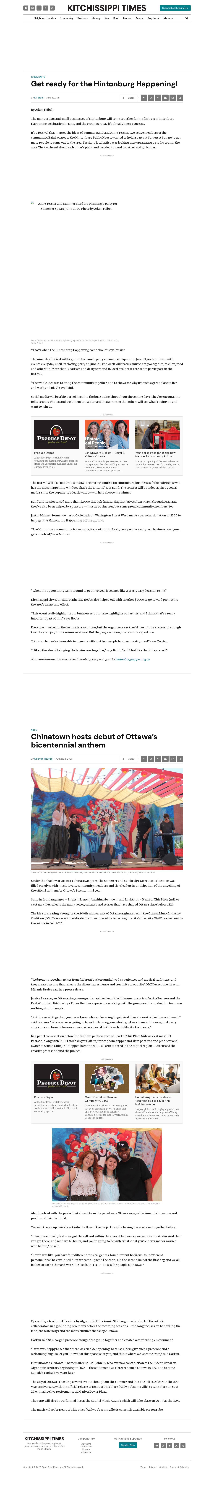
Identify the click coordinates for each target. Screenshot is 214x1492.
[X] (151, 98)
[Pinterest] (158, 98)
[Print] (180, 98)
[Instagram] (32, 8)
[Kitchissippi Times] (107, 8)
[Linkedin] (165, 98)
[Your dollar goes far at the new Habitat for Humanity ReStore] (157, 434)
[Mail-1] (25, 8)
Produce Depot (44, 453)
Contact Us (86, 1446)
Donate (86, 1449)
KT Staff (38, 98)
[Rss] (52, 8)
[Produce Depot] (56, 434)
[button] (187, 18)
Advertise (86, 1452)
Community (38, 77)
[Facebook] (39, 8)
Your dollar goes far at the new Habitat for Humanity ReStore (155, 454)
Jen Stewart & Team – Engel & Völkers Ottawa (105, 454)
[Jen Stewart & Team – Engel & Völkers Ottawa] (107, 434)
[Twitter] (45, 8)
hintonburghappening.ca (132, 659)
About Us (86, 1443)
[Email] (173, 98)
